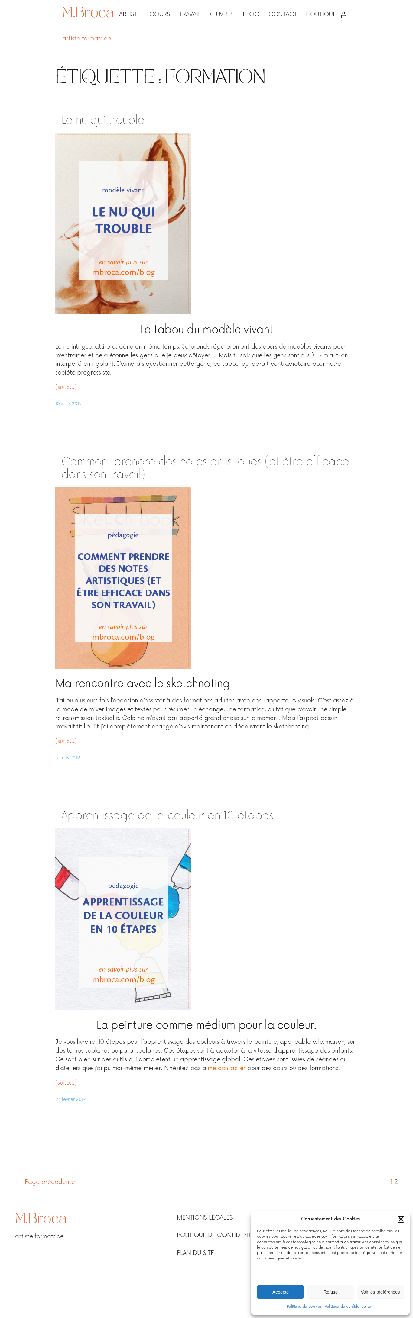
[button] (401, 1219)
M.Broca (87, 13)
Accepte (280, 1291)
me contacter (227, 1068)
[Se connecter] (343, 15)
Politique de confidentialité (348, 1306)
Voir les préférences (380, 1291)
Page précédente (45, 1182)
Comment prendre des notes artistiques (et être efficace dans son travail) (205, 468)
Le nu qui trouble (102, 120)
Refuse (331, 1291)
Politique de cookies (304, 1306)
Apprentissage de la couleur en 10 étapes (167, 815)
